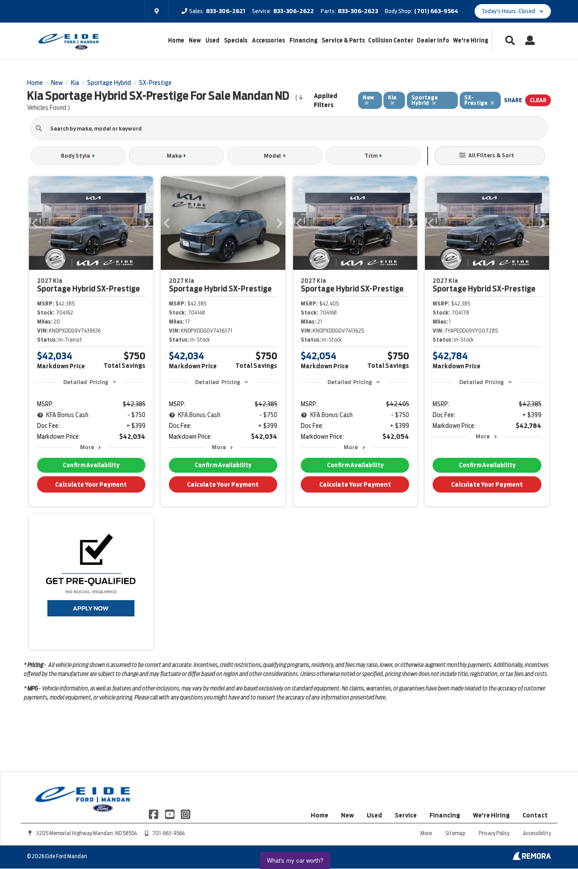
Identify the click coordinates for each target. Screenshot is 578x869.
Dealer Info (433, 40)
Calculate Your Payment (91, 484)
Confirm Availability (91, 465)
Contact (535, 815)
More (87, 447)
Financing (303, 40)
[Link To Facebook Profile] (154, 813)
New (195, 40)
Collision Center (391, 40)
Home (176, 40)
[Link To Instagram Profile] (185, 813)
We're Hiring (470, 40)
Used (212, 40)
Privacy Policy (494, 833)
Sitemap (455, 833)
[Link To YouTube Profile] (170, 813)
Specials (235, 40)
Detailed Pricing (85, 382)
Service (406, 815)
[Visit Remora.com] (532, 857)
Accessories (268, 40)
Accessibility (537, 833)
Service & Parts (343, 40)
